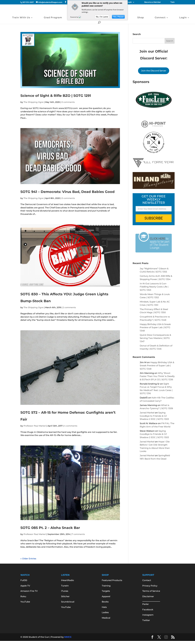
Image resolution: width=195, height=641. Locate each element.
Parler (145, 604)
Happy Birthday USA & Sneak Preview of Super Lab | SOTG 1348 (155, 327)
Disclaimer (148, 596)
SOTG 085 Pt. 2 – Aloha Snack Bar (50, 528)
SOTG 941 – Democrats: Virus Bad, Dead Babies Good (67, 192)
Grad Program (53, 18)
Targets (106, 591)
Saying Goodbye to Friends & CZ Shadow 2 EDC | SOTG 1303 (154, 415)
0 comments (68, 102)
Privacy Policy (149, 585)
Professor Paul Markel (35, 426)
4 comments (70, 426)
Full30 (23, 580)
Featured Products (112, 580)
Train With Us (21, 18)
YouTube (25, 601)
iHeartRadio (67, 580)
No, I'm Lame (102, 17)
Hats (104, 607)
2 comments (69, 307)
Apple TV (25, 585)
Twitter (146, 620)
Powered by (74, 17)
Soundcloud (67, 601)
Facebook (147, 609)
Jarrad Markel (147, 412)
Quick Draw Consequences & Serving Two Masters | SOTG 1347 (155, 338)
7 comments (78, 534)
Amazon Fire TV (29, 591)
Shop (140, 18)
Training (106, 585)
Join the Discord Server (153, 70)
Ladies (105, 612)
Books (105, 601)
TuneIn (65, 585)
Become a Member (152, 2)
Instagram (147, 614)
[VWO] (81, 17)
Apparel (106, 596)
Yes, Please (118, 17)
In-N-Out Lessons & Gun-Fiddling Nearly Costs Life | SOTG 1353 (154, 286)
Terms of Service (151, 591)
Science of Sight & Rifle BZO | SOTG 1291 (55, 96)
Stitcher (65, 596)
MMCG (68, 637)
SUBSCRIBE (153, 218)
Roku (23, 596)
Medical (106, 617)
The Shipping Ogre (33, 102)
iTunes (64, 591)
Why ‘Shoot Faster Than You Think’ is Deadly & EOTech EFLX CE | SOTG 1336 (157, 376)
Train (172, 2)
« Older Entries (28, 558)
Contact (146, 580)
